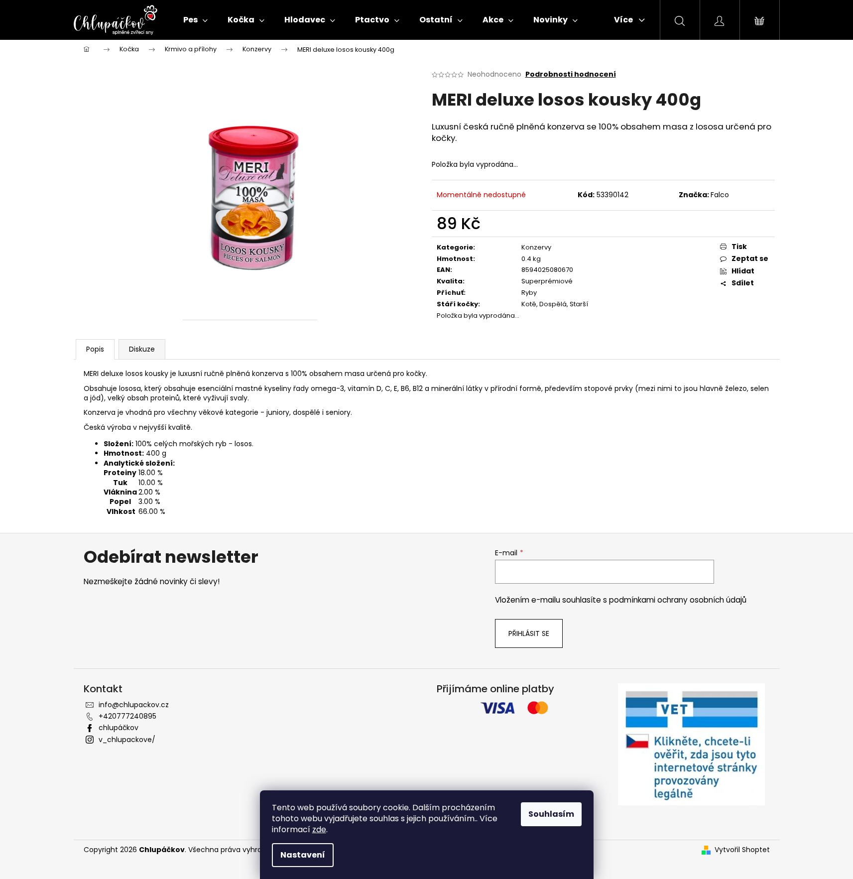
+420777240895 (127, 716)
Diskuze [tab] (142, 349)
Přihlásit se (528, 633)
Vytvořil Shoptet (742, 850)
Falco (720, 195)
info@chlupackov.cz (134, 705)
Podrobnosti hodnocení (570, 74)
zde (319, 829)
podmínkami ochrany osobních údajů (677, 600)
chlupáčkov (118, 728)
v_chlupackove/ (127, 740)
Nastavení (302, 855)
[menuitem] (195, 20)
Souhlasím (551, 814)
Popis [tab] (95, 349)
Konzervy (536, 247)
